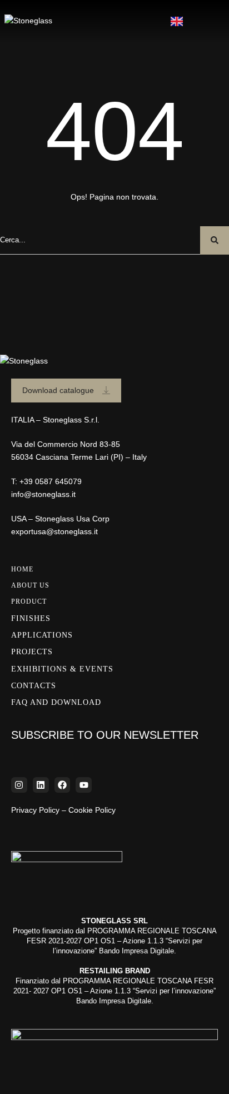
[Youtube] (84, 785)
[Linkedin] (41, 785)
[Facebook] (62, 785)
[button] (209, 20)
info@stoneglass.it (43, 494)
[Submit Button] (214, 240)
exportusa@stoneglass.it (54, 531)
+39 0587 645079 (50, 481)
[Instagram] (19, 785)
